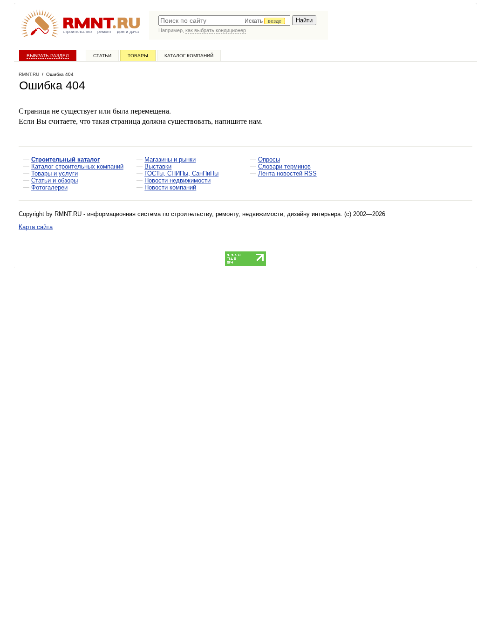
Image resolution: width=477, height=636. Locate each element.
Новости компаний (170, 187)
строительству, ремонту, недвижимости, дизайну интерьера (256, 213)
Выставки (157, 166)
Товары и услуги (54, 173)
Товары (138, 55)
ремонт (104, 31)
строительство (77, 31)
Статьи (102, 55)
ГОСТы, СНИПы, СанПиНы (181, 173)
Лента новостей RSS (287, 173)
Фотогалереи (49, 187)
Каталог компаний (188, 55)
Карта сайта (36, 226)
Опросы (269, 159)
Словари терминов (284, 166)
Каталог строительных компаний (77, 166)
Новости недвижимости (177, 180)
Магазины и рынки (170, 159)
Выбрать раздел (48, 55)
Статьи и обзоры (54, 180)
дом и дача (128, 31)
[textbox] (224, 20)
